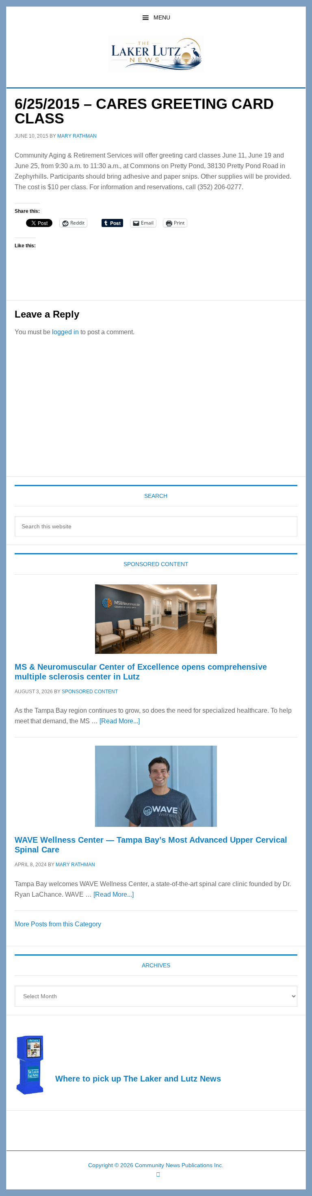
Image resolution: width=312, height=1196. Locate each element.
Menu (162, 17)
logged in (65, 332)
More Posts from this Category (58, 924)
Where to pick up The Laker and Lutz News (138, 1078)
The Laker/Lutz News (155, 54)
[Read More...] (120, 721)
